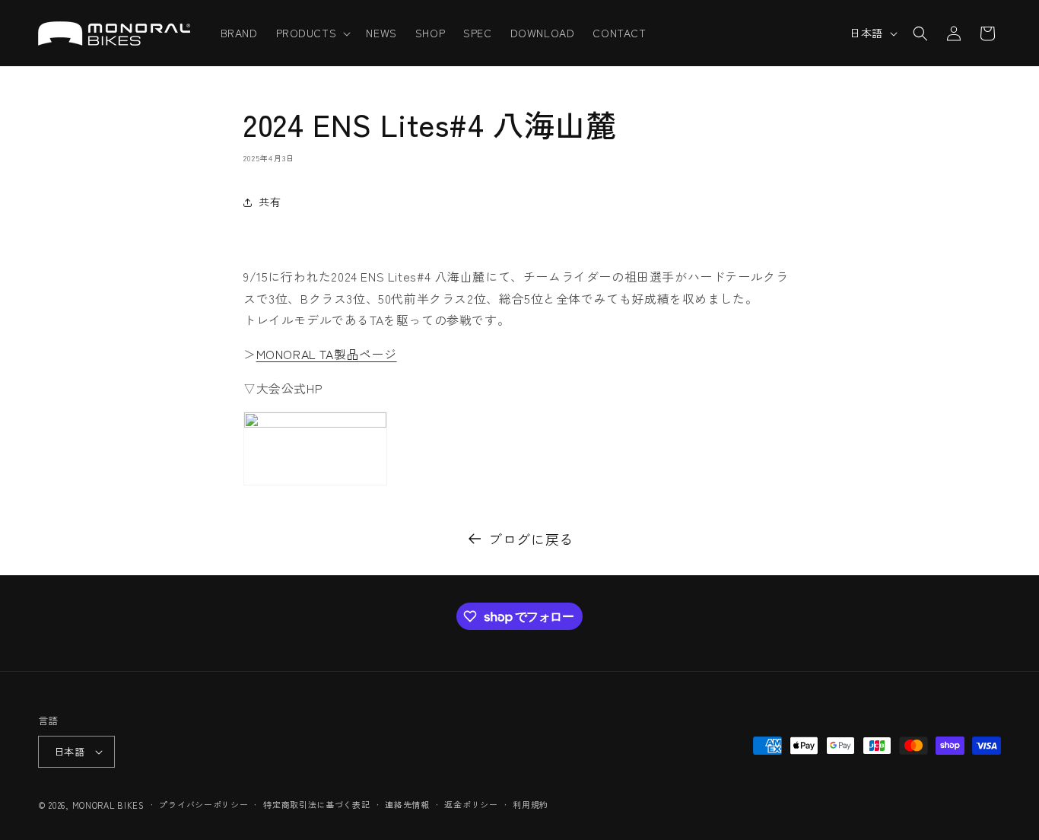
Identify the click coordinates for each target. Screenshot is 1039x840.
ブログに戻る (531, 539)
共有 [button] (270, 201)
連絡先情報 (407, 804)
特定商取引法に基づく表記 (316, 804)
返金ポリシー (470, 804)
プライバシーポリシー (203, 804)
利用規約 (530, 804)
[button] (312, 33)
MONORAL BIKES (108, 805)
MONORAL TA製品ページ (326, 354)
